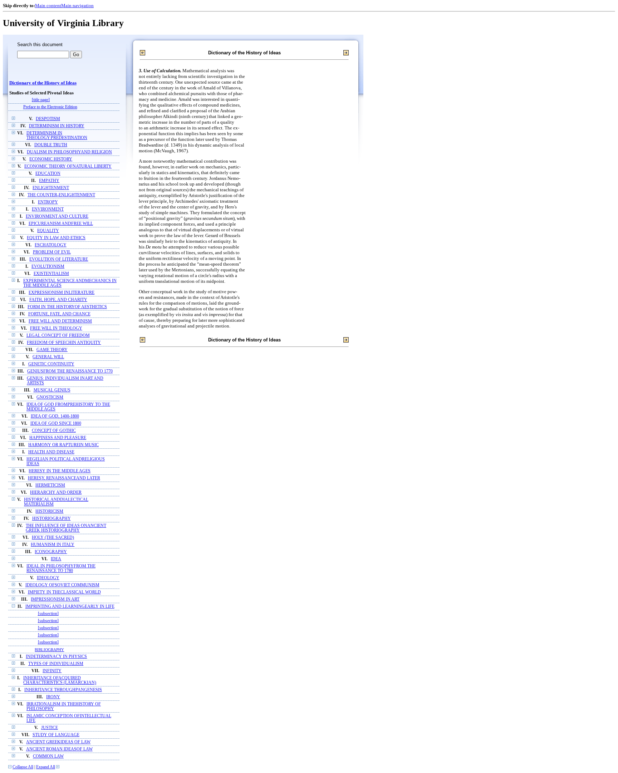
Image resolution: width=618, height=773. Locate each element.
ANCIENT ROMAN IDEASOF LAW (59, 749)
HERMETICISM (50, 485)
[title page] (41, 100)
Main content (48, 5)
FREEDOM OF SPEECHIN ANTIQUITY (64, 342)
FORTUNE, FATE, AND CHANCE (59, 314)
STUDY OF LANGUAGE (56, 735)
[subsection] (48, 613)
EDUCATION (47, 173)
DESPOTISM (48, 119)
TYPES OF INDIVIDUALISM (55, 663)
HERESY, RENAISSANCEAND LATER (64, 478)
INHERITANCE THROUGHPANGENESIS (63, 690)
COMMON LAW (48, 756)
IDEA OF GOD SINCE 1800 (55, 423)
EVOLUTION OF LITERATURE (58, 259)
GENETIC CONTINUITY (51, 364)
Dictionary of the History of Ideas (43, 82)
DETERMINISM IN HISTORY (56, 126)
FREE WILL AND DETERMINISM (60, 321)
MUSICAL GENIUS (52, 390)
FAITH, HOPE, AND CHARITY (58, 299)
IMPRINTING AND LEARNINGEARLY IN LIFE (69, 606)
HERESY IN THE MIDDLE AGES (59, 471)
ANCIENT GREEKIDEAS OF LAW (58, 742)
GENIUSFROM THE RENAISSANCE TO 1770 (70, 371)
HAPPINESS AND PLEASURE (57, 437)
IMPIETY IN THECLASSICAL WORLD (64, 592)
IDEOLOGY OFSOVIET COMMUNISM (62, 585)
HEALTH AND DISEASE (51, 452)
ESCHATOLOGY (51, 245)
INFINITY (52, 671)
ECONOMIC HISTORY (50, 159)
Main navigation (77, 5)
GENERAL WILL (48, 357)
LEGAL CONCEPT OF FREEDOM (58, 335)
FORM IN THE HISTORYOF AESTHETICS (67, 307)
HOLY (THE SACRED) (53, 537)
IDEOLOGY (48, 578)
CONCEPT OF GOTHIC (54, 430)
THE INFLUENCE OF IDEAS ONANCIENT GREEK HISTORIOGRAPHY (66, 528)
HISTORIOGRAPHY (51, 518)
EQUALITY (48, 230)
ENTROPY (48, 202)
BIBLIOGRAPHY (49, 650)
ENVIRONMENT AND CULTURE (57, 216)
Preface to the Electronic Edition (50, 107)
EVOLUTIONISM (47, 266)
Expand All (45, 767)
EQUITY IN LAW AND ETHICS (56, 238)
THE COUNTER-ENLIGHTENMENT (61, 195)
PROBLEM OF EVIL (52, 252)
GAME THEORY (52, 350)
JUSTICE (49, 727)
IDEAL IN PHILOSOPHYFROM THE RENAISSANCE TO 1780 (60, 568)
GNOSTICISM (49, 397)
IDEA (56, 559)
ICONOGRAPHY (51, 552)
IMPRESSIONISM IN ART (55, 599)
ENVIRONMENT (48, 209)
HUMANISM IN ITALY (52, 544)
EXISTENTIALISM (51, 273)
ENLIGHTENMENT (51, 188)
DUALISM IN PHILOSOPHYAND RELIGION (69, 152)
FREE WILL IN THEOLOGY (56, 328)
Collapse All (23, 767)
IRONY (53, 697)
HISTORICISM (49, 511)
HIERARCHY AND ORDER (56, 492)
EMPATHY (49, 180)
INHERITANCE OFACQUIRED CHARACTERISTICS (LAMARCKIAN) (59, 680)
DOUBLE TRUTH (50, 145)
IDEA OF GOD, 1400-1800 (55, 416)
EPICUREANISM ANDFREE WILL (61, 223)
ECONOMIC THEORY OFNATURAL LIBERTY (68, 166)
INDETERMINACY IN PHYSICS (56, 656)
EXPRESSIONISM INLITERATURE (61, 292)
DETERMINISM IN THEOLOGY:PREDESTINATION (56, 135)
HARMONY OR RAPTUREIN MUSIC (63, 445)
